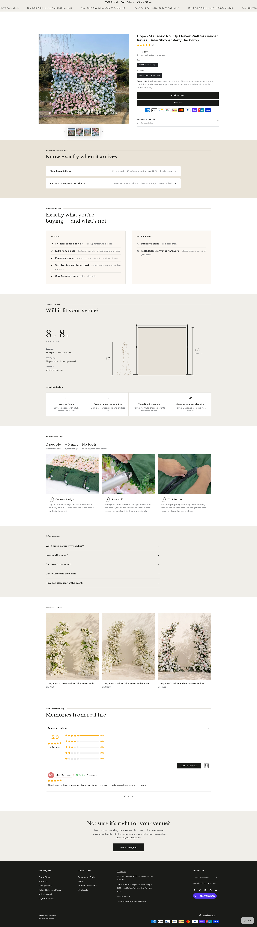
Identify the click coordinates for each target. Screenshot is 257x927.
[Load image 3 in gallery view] (87, 132)
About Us (43, 881)
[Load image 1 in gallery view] (71, 132)
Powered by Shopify (46, 919)
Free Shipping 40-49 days (149, 76)
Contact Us (121, 871)
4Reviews (55, 747)
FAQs (80, 881)
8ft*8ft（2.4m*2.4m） (147, 65)
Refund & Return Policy (50, 890)
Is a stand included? (57, 555)
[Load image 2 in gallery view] (79, 132)
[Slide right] (102, 132)
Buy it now (178, 103)
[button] (125, 796)
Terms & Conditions (87, 885)
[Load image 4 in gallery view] (95, 132)
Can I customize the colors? (62, 573)
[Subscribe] (217, 877)
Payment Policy (46, 899)
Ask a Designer (128, 847)
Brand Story (44, 877)
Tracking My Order (87, 877)
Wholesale (83, 890)
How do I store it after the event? (64, 582)
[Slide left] (64, 132)
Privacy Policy (45, 885)
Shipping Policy (46, 894)
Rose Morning (50, 915)
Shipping (141, 55)
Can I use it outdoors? (58, 564)
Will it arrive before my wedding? (65, 545)
